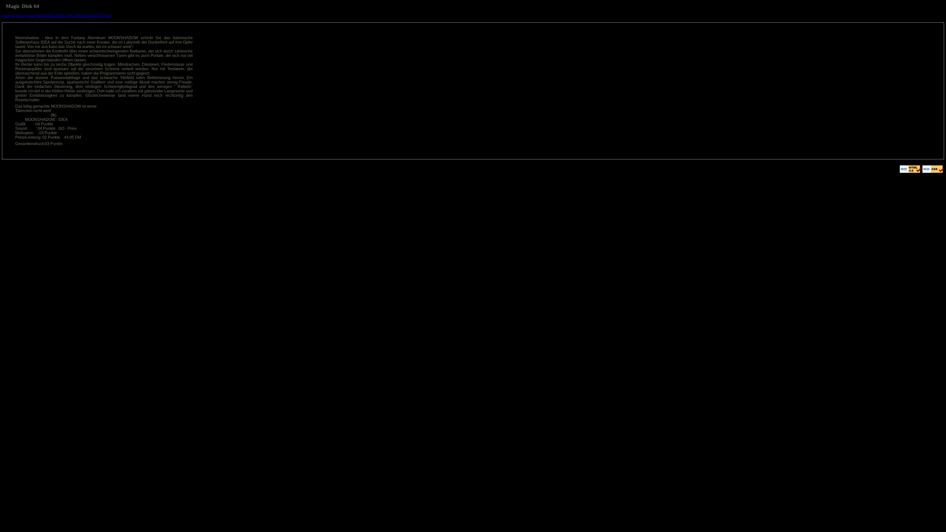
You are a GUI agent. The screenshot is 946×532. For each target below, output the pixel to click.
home (6, 16)
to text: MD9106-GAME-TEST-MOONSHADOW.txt (68, 16)
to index (18, 16)
